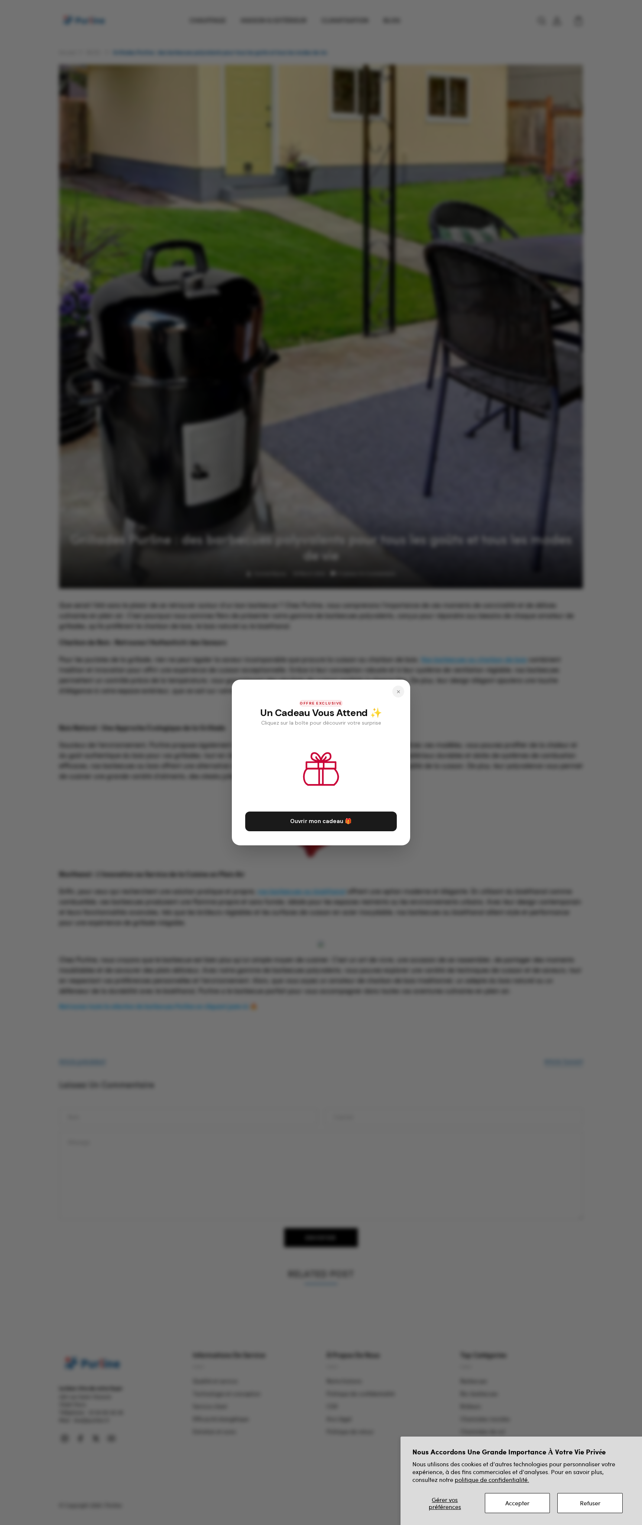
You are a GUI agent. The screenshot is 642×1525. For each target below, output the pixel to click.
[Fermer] (398, 691)
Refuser (590, 1503)
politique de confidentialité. (492, 1479)
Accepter (517, 1503)
